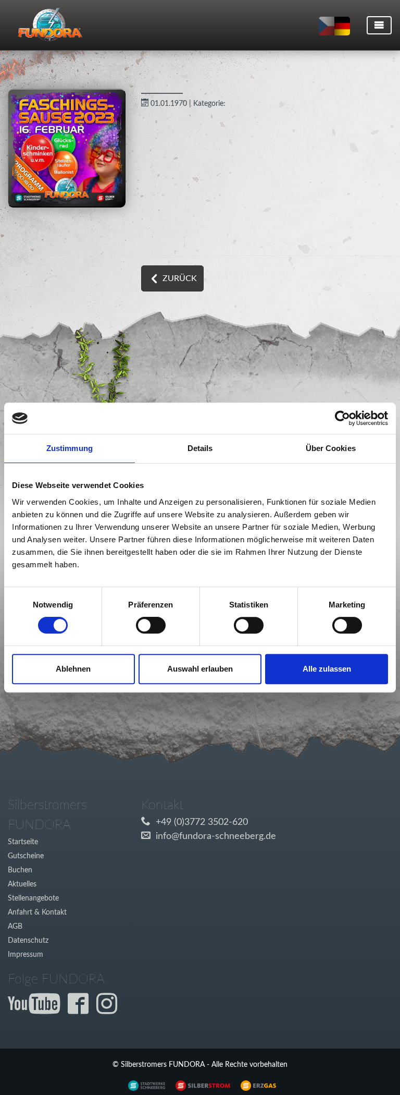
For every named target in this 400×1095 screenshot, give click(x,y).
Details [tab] (200, 448)
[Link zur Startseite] (46, 25)
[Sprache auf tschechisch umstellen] (326, 26)
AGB (15, 926)
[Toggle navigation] (379, 25)
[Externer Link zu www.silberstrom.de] (144, 1085)
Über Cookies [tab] (331, 448)
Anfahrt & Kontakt (37, 912)
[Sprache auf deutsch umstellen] (342, 26)
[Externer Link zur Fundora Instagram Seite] (109, 1010)
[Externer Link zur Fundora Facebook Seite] (81, 1010)
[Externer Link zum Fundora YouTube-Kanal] (36, 1010)
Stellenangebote (33, 898)
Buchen (20, 870)
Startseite (23, 842)
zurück (179, 278)
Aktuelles (22, 884)
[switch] (151, 625)
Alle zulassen (327, 668)
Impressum (25, 954)
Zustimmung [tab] (69, 448)
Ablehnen (73, 668)
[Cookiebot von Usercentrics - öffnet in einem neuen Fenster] (342, 418)
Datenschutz (28, 940)
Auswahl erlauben (200, 668)
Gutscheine (26, 856)
